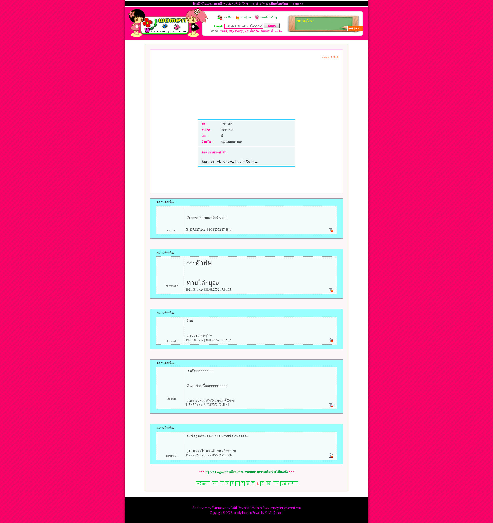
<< (215, 484)
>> (276, 484)
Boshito (171, 398)
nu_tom (171, 230)
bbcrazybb (172, 285)
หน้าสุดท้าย (289, 484)
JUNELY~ (172, 456)
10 (268, 484)
